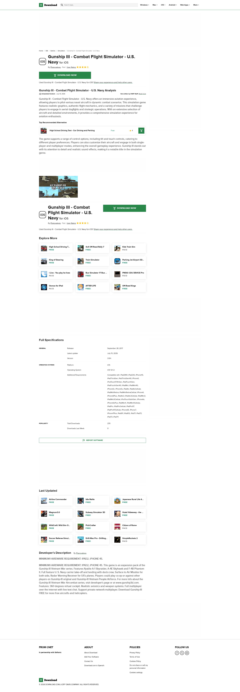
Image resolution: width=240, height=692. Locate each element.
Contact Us (88, 661)
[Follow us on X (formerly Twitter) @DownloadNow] (182, 653)
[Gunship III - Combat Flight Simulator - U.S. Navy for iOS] (42, 61)
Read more (142, 94)
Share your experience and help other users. (113, 82)
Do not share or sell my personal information (139, 666)
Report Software (94, 440)
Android (172, 5)
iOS (162, 5)
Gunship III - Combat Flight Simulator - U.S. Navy (91, 59)
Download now (67, 75)
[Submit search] (62, 5)
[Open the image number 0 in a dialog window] (58, 187)
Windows (144, 5)
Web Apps (184, 5)
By (54, 67)
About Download (90, 653)
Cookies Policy (135, 661)
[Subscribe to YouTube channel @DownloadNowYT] (187, 653)
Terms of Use (135, 657)
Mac (154, 5)
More (195, 5)
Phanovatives (81, 553)
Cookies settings (136, 672)
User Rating (71, 67)
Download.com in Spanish (94, 665)
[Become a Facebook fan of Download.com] (177, 653)
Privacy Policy (135, 653)
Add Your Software (91, 657)
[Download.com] (48, 5)
